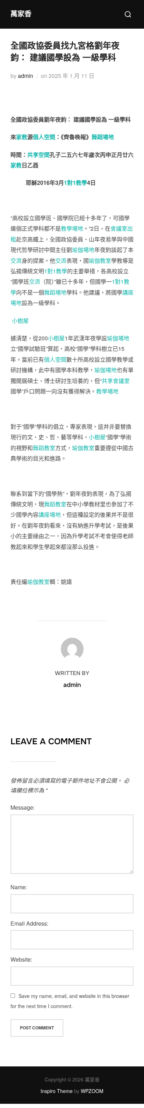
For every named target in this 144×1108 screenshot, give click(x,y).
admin (25, 76)
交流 (16, 260)
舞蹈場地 (103, 137)
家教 (21, 137)
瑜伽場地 (83, 250)
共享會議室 (116, 381)
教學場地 (72, 228)
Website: (21, 959)
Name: (18, 887)
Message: (22, 807)
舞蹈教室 (44, 448)
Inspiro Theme (57, 1090)
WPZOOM (92, 1090)
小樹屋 (20, 321)
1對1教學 (75, 183)
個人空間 (44, 137)
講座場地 (49, 514)
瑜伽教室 (100, 260)
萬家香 (20, 14)
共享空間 (38, 155)
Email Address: (29, 923)
